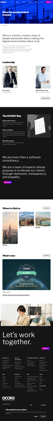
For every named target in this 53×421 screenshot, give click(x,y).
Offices (40, 378)
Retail (3, 381)
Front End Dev (5, 383)
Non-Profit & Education (19, 385)
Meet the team (45, 98)
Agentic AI (41, 360)
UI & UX (3, 378)
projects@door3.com (6, 404)
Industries (17, 374)
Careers (40, 376)
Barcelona (43, 405)
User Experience (5, 360)
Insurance (4, 385)
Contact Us (49, 2)
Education (4, 380)
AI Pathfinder (42, 363)
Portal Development (19, 368)
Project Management (31, 365)
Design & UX (5, 358)
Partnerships (42, 385)
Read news (46, 255)
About (40, 374)
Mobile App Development (20, 366)
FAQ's (40, 383)
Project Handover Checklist (32, 376)
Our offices (46, 208)
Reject (36, 416)
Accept (43, 416)
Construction (17, 381)
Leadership (41, 380)
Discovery (29, 360)
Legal (16, 380)
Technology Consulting (32, 358)
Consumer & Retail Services (20, 386)
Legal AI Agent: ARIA (43, 370)
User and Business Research (7, 365)
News (40, 381)
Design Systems (5, 362)
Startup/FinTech (18, 383)
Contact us (45, 348)
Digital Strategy (30, 363)
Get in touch (8, 182)
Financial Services (18, 376)
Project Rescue (18, 365)
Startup (4, 376)
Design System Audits (31, 378)
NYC (31, 405)
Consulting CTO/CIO (31, 362)
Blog (28, 374)
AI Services (42, 358)
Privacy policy (8, 413)
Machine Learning (42, 362)
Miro (40, 388)
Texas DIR (41, 389)
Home (3, 25)
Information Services (6, 387)
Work (3, 374)
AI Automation (42, 368)
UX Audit (4, 363)
